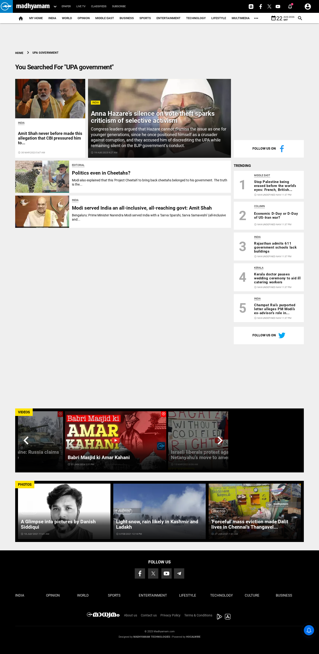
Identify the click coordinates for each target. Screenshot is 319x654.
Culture (252, 595)
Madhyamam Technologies (151, 636)
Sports (145, 18)
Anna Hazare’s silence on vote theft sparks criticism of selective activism (153, 117)
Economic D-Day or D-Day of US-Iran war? (276, 215)
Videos (75, 447)
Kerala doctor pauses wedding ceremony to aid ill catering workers (277, 278)
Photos (29, 511)
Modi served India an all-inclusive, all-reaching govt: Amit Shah (142, 208)
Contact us (149, 615)
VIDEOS (24, 412)
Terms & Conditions (198, 615)
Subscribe (119, 6)
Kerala (258, 267)
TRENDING (242, 166)
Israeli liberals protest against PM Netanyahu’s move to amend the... (208, 454)
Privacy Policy (170, 615)
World (67, 18)
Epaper (66, 6)
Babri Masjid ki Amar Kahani (99, 457)
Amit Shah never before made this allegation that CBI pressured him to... (50, 138)
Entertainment (168, 18)
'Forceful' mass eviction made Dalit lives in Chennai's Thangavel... (249, 524)
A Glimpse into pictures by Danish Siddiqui (58, 524)
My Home (36, 18)
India (52, 18)
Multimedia (241, 18)
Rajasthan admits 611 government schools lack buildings (275, 247)
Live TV (80, 6)
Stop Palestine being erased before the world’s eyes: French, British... (275, 186)
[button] (6, 6)
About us (130, 615)
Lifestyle (218, 18)
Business (127, 18)
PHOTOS (25, 484)
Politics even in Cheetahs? (101, 173)
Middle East (104, 18)
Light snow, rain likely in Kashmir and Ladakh (157, 524)
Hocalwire (193, 636)
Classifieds (98, 6)
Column (259, 206)
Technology (196, 18)
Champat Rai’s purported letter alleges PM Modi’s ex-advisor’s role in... (274, 309)
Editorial (78, 165)
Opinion (84, 18)
